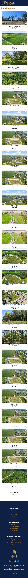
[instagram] (15, 561)
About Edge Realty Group (14, 542)
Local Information (14, 527)
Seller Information (14, 541)
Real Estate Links (14, 525)
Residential (14, 511)
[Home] (8, 2)
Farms (14, 516)
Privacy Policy (14, 566)
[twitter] (13, 561)
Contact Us (14, 544)
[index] (14, 554)
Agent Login (14, 573)
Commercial (14, 513)
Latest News (14, 530)
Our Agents (14, 539)
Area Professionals (14, 528)
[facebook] (10, 561)
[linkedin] (18, 561)
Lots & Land (14, 514)
